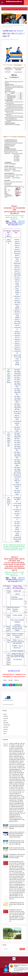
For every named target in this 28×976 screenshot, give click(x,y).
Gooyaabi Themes (14, 973)
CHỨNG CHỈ (5, 727)
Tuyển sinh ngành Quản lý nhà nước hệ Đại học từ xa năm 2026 (17, 848)
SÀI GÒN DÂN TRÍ (7, 39)
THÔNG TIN (16, 680)
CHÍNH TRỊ (5, 729)
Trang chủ (4, 25)
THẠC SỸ (5, 720)
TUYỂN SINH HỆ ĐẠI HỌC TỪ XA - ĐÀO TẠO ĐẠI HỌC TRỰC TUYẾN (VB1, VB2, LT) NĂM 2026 (17, 842)
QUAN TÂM (10, 680)
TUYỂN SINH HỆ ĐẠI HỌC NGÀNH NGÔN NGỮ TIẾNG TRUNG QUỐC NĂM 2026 (16, 826)
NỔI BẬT (8, 25)
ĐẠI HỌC (5, 714)
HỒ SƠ (4, 733)
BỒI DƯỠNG (5, 722)
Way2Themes (15, 972)
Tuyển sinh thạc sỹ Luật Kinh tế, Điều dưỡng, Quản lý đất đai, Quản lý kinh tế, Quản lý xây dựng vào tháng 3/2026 (16, 835)
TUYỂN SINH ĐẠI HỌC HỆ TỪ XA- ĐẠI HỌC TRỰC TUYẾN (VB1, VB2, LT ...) (16, 904)
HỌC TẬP (5, 731)
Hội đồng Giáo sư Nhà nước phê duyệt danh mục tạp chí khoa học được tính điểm (17, 856)
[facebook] (6, 966)
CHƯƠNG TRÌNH (6, 725)
